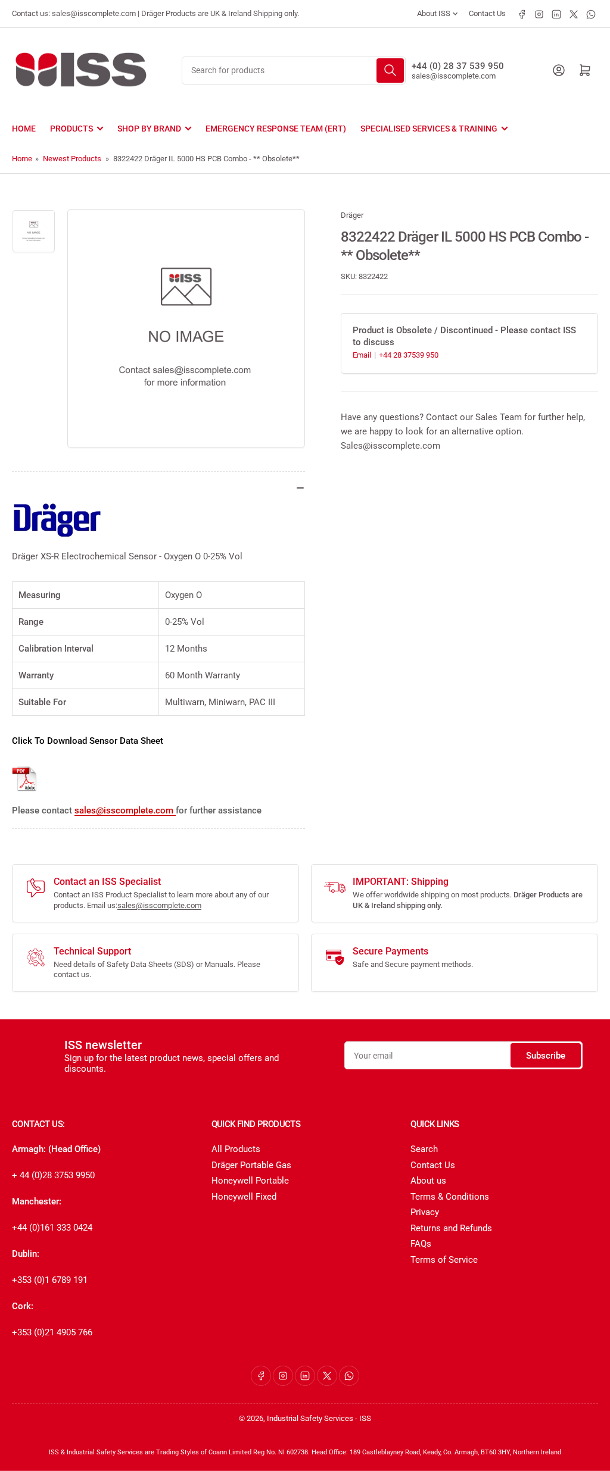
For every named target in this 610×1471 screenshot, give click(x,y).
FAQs (420, 1243)
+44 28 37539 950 (408, 354)
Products (71, 128)
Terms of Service (444, 1259)
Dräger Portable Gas (251, 1165)
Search (424, 1149)
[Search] (390, 70)
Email (363, 354)
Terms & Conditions (449, 1196)
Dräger (352, 215)
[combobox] (294, 70)
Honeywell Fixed (243, 1196)
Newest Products (72, 158)
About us (428, 1180)
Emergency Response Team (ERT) (276, 128)
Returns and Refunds (451, 1228)
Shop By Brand (149, 128)
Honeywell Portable (250, 1180)
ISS (365, 1418)
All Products (235, 1149)
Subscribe (545, 1055)
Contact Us (487, 13)
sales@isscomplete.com (454, 75)
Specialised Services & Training (428, 128)
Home (24, 128)
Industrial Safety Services (310, 1418)
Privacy (424, 1212)
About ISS (433, 13)
